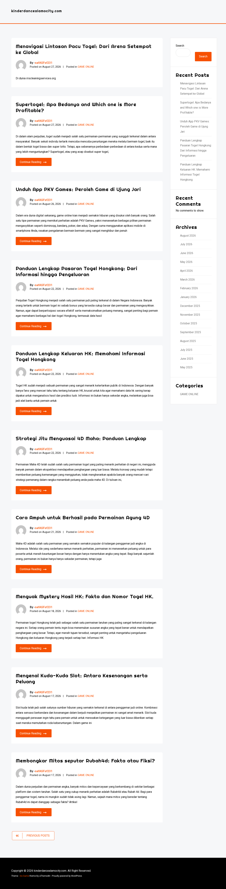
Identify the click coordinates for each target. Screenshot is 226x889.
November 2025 (190, 314)
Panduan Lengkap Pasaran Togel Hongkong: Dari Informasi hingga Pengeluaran (76, 271)
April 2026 (186, 270)
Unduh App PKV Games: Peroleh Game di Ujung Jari (78, 189)
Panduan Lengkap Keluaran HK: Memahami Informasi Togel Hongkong (80, 356)
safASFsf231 (44, 62)
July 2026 (186, 244)
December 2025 (190, 306)
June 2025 (186, 358)
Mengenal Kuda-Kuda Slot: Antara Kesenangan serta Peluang (82, 678)
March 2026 (187, 279)
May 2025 (186, 367)
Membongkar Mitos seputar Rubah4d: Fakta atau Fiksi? (85, 760)
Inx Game (24, 876)
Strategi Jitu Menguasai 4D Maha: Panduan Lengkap (81, 438)
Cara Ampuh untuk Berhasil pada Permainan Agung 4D (83, 517)
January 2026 (188, 297)
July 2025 (186, 350)
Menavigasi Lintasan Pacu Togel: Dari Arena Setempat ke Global (83, 49)
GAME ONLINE (86, 66)
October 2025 (188, 323)
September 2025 (190, 332)
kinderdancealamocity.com (36, 11)
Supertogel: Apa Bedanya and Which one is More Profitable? (76, 107)
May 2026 (186, 262)
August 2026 (188, 235)
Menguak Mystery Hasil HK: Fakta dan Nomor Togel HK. (84, 596)
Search (180, 45)
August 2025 (188, 341)
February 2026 (189, 288)
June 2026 (186, 253)
